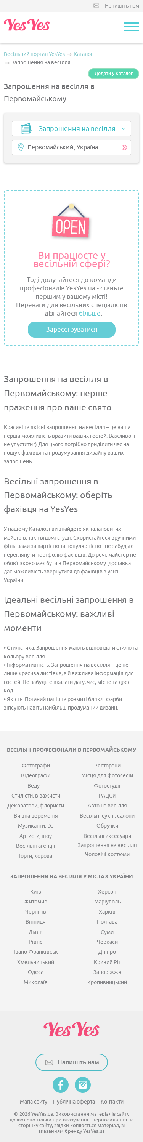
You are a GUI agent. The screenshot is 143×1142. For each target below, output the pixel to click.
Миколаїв (36, 982)
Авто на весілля (107, 805)
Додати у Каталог (114, 73)
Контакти (112, 1102)
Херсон (107, 892)
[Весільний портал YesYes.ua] (27, 27)
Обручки (107, 826)
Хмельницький (35, 962)
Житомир (35, 902)
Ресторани (107, 765)
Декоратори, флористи (35, 805)
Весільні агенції (35, 846)
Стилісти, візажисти (35, 796)
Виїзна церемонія (36, 816)
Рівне (36, 942)
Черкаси (107, 942)
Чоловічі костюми (107, 854)
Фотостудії (107, 786)
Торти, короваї (36, 856)
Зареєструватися (71, 329)
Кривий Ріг (107, 962)
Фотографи (36, 765)
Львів (36, 932)
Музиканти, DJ (36, 826)
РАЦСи (107, 796)
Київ (35, 892)
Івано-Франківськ (36, 952)
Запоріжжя (107, 972)
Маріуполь (107, 902)
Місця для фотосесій (107, 775)
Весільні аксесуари (107, 836)
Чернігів (35, 912)
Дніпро (107, 952)
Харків (107, 912)
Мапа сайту (33, 1102)
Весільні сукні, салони (107, 816)
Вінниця (36, 922)
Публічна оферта (74, 1102)
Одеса (35, 972)
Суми (107, 932)
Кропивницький (107, 982)
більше (90, 313)
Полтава (107, 922)
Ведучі (35, 786)
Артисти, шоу (35, 836)
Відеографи (35, 775)
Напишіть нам (122, 6)
